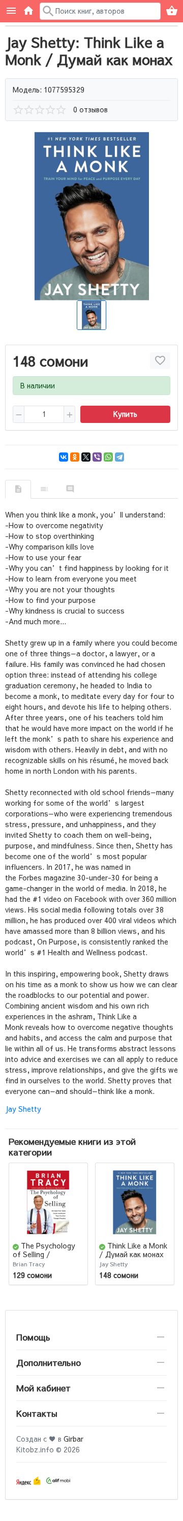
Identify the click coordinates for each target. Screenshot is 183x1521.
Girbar (73, 1439)
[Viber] (97, 457)
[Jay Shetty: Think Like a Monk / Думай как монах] (91, 216)
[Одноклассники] (74, 457)
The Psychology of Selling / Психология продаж (47, 1254)
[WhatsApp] (108, 457)
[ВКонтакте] (63, 457)
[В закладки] (160, 360)
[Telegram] (119, 457)
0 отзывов (90, 109)
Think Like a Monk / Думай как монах (133, 1249)
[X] (85, 457)
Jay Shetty (23, 1109)
